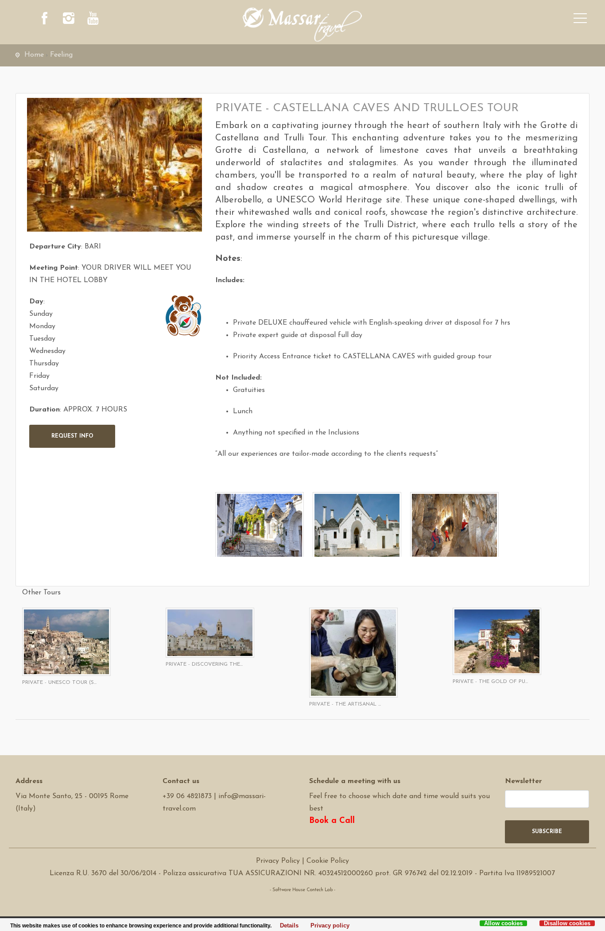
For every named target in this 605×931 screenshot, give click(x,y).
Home (34, 54)
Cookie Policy (327, 861)
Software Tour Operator (302, 902)
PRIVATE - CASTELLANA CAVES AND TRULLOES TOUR (367, 108)
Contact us (181, 781)
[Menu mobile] (580, 20)
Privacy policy (327, 926)
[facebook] (44, 20)
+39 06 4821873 (187, 796)
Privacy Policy (278, 861)
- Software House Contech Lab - (302, 890)
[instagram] (69, 20)
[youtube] (93, 20)
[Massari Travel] (303, 24)
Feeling (61, 54)
